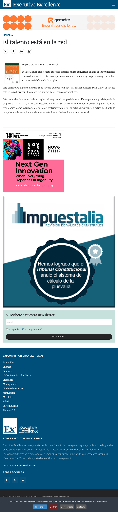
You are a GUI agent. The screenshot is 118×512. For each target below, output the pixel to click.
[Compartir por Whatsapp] (29, 51)
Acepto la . (26, 329)
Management (10, 384)
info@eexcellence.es (25, 465)
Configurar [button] (81, 506)
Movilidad (8, 397)
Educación (8, 362)
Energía (7, 366)
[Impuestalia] (59, 251)
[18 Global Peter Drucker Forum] (33, 161)
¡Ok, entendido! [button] (40, 506)
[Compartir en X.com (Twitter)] (5, 51)
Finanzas (7, 371)
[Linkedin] (23, 480)
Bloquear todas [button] (67, 506)
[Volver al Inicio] (31, 4)
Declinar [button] (53, 506)
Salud (6, 401)
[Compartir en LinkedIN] (21, 51)
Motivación (9, 392)
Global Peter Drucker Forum (17, 375)
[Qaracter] (59, 22)
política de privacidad (31, 329)
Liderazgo (8, 379)
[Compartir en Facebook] (13, 51)
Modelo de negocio (13, 388)
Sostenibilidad (10, 405)
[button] (113, 4)
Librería (8, 35)
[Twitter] (15, 480)
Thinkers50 (9, 410)
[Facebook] (7, 480)
